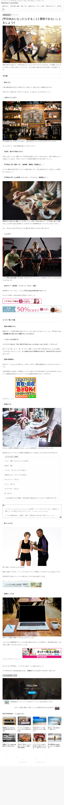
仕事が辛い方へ (5, 6)
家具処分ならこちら (9, 398)
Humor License (9, 3)
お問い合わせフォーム (51, 6)
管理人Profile (32, 6)
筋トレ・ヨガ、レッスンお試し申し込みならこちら (18, 581)
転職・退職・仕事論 (15, 6)
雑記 (15, 675)
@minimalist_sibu (23, 509)
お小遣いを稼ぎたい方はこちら (12, 658)
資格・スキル (24, 6)
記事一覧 (59, 6)
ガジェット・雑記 (40, 6)
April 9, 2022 (50, 515)
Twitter (33, 692)
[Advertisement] (32, 785)
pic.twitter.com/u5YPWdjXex (40, 511)
